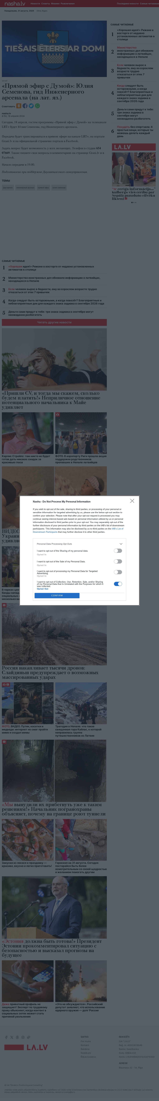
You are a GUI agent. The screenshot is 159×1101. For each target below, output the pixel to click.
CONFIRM (57, 595)
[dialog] (79, 550)
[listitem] (79, 544)
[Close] (133, 502)
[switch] (118, 551)
